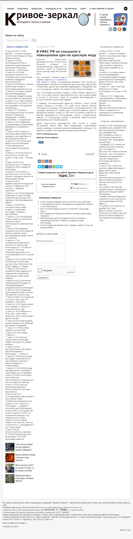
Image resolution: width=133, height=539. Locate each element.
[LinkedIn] (43, 166)
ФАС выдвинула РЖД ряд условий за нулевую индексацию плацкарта (65, 214)
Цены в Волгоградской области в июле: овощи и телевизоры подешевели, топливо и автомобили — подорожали (19, 115)
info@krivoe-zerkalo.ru (17, 523)
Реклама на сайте (10, 526)
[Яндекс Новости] (79, 184)
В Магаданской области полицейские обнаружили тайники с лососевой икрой (66, 205)
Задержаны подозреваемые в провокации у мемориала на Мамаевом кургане (19, 125)
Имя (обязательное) (44, 241)
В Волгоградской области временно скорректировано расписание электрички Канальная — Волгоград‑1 (17, 65)
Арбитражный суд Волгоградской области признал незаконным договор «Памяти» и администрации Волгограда (63, 220)
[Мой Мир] (46, 161)
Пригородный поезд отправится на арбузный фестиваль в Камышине (19, 323)
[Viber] (50, 166)
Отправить (43, 277)
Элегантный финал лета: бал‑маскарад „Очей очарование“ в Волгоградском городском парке (18, 146)
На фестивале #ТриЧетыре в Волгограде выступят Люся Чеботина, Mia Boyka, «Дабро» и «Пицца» (19, 263)
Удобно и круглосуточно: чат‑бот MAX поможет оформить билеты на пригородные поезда (19, 175)
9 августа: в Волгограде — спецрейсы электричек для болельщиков (18, 405)
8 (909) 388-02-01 (27, 517)
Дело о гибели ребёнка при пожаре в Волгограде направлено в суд (19, 86)
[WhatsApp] (53, 166)
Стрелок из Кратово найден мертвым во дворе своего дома (112, 175)
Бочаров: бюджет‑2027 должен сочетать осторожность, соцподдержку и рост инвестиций (19, 423)
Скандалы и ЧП (53, 8)
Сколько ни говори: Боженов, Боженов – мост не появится (112, 154)
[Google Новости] (79, 188)
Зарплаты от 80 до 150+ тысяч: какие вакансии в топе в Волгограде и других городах (19, 315)
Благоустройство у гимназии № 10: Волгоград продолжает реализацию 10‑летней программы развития (18, 434)
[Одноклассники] (43, 161)
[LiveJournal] (46, 166)
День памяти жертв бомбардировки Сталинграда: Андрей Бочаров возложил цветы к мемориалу (18, 95)
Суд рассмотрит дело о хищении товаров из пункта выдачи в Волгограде (18, 166)
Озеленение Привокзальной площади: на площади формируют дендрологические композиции (19, 284)
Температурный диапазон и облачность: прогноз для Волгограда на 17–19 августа (18, 244)
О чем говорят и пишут (102, 8)
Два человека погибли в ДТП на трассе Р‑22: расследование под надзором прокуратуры (18, 104)
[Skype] (57, 166)
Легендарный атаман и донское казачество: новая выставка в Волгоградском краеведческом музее (19, 221)
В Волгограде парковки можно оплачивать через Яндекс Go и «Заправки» (18, 370)
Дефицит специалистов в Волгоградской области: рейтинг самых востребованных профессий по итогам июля (19, 233)
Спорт (83, 8)
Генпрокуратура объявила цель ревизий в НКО (113, 133)
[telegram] (61, 166)
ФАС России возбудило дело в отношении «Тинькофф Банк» (64, 210)
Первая (10, 8)
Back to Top (125, 530)
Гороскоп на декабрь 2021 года (113, 213)
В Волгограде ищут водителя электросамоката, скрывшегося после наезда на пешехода (19, 378)
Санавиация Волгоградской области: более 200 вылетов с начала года (19, 292)
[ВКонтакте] (39, 161)
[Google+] (50, 161)
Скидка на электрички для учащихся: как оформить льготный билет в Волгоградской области (18, 135)
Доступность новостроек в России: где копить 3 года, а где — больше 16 (19, 156)
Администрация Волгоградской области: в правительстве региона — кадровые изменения (19, 186)
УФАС (41, 142)
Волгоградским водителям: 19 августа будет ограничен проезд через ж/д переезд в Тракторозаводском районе (19, 198)
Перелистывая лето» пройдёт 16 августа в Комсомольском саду (19, 306)
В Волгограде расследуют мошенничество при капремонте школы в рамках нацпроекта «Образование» (18, 361)
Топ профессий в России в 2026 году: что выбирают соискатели (19, 299)
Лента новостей (17, 46)
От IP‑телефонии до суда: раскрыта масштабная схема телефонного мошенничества (19, 397)
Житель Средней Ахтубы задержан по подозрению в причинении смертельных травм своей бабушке (18, 273)
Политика (22, 8)
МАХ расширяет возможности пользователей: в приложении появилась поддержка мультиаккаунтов (18, 77)
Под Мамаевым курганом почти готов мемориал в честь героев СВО (19, 253)
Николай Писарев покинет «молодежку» (113, 195)
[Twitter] (39, 166)
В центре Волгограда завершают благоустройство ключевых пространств (17, 388)
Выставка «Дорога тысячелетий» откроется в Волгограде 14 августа (17, 331)
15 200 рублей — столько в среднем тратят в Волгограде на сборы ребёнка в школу (19, 54)
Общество (36, 8)
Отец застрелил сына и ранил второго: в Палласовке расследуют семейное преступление (15, 210)
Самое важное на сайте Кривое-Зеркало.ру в (66, 172)
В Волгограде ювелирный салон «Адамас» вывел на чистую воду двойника (66, 226)
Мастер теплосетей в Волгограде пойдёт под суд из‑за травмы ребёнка (18, 341)
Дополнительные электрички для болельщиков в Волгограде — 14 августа (18, 350)
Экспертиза (71, 8)
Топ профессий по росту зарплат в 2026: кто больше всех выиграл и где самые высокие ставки (19, 414)
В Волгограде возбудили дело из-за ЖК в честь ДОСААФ (65, 202)
